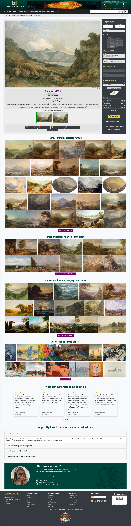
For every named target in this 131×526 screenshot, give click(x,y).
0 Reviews (55, 130)
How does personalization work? (16, 434)
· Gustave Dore (72, 504)
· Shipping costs (51, 499)
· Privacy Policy (29, 501)
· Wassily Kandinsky (73, 501)
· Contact (28, 495)
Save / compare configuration (114, 88)
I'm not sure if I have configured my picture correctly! (22, 456)
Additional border (106, 29)
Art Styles (26, 11)
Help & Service (50, 11)
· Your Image (50, 495)
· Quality (49, 501)
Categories (20, 11)
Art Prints (8, 11)
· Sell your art (50, 497)
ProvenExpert (22, 412)
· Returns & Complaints (30, 504)
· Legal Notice (29, 497)
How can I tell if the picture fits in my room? (19, 446)
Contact (57, 11)
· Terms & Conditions (30, 499)
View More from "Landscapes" (65, 335)
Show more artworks (65, 379)
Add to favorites (45, 127)
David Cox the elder (28, 15)
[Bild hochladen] (126, 11)
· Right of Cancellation (30, 502)
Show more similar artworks (65, 230)
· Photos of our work (52, 502)
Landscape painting (18, 15)
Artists (14, 11)
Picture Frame (34, 11)
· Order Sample (51, 506)
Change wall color (58, 127)
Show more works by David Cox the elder (65, 274)
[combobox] (114, 31)
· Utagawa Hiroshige (73, 502)
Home (6, 15)
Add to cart (115, 116)
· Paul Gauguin (72, 499)
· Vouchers (50, 504)
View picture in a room (73, 127)
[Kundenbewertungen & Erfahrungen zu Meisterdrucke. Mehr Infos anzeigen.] (119, 499)
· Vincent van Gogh (73, 495)
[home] (4, 11)
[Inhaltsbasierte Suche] (122, 11)
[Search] (119, 11)
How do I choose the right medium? (17, 451)
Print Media (42, 11)
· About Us (28, 506)
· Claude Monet (72, 497)
